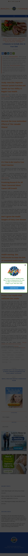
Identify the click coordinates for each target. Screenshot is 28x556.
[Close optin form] (25, 265)
